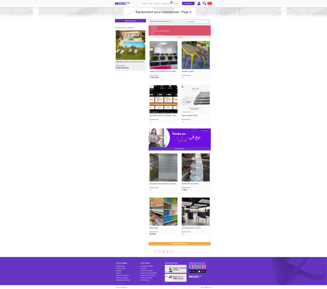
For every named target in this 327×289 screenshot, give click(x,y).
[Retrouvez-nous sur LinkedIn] (197, 266)
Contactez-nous (145, 280)
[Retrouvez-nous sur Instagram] (203, 266)
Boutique (157, 3)
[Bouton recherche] (204, 3)
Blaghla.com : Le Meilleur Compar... (178, 277)
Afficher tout (154, 26)
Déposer (188, 3)
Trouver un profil (120, 268)
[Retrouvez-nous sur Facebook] (191, 266)
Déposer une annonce (122, 275)
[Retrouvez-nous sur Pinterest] (200, 266)
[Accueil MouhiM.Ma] (122, 4)
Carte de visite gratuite (147, 266)
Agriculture (154, 29)
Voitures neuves (166, 3)
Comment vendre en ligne (148, 275)
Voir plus (180, 37)
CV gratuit (143, 268)
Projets (144, 3)
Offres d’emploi (120, 266)
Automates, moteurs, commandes (160, 31)
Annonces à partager (122, 278)
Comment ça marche (146, 270)
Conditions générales (146, 278)
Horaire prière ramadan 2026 (148, 273)
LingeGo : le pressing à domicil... (179, 269)
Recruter (118, 273)
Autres (153, 33)
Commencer (180, 149)
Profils (150, 3)
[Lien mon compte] (199, 3)
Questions (175, 3)
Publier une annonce (180, 244)
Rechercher (131, 21)
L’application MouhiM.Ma (123, 280)
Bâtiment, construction (157, 35)
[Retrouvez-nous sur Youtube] (194, 266)
